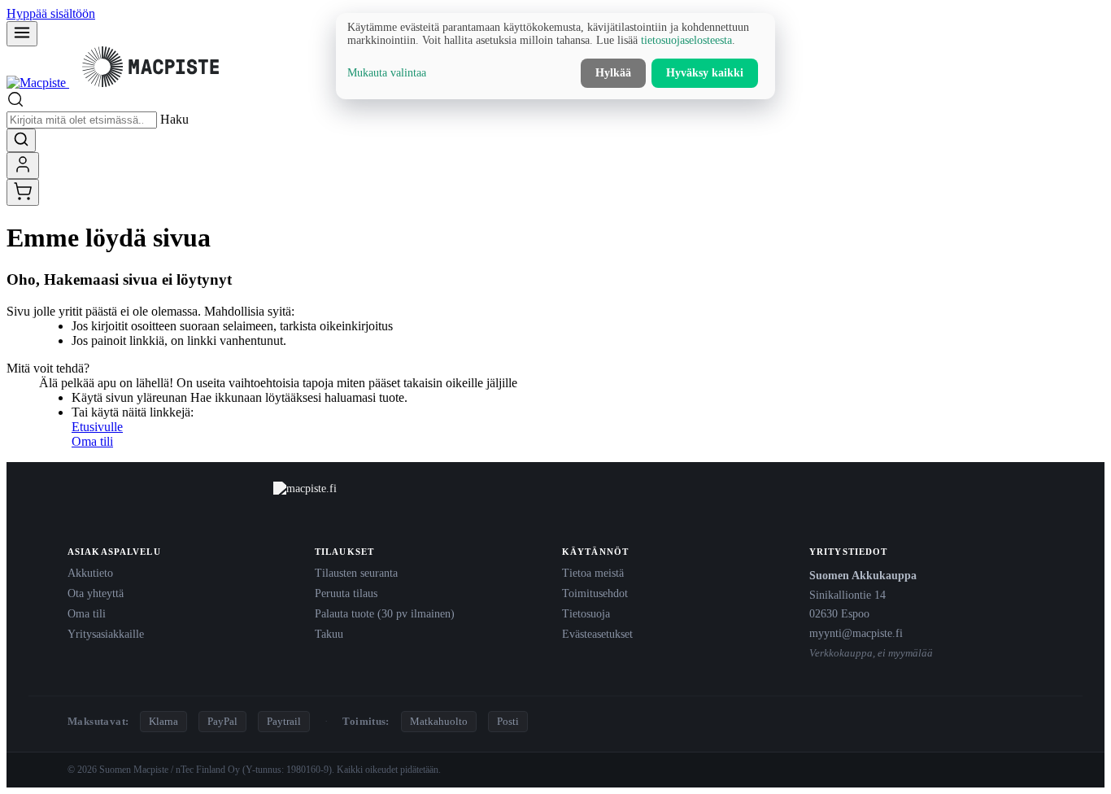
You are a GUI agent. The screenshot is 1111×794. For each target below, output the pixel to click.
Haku (174, 119)
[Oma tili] (23, 165)
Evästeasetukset (597, 633)
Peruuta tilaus (346, 593)
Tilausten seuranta (356, 572)
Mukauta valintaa (386, 73)
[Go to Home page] (119, 82)
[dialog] (555, 56)
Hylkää (613, 73)
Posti (508, 721)
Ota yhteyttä (96, 593)
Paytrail (284, 721)
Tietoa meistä (593, 572)
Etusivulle (97, 427)
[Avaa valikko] (22, 33)
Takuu (329, 633)
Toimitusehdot (595, 593)
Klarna (163, 721)
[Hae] (21, 140)
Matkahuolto (439, 721)
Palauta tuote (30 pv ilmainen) (385, 613)
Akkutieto (90, 572)
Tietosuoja (586, 613)
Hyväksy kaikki (704, 73)
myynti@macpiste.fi (856, 632)
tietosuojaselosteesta (686, 40)
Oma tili (92, 441)
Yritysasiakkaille (106, 633)
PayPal (222, 721)
